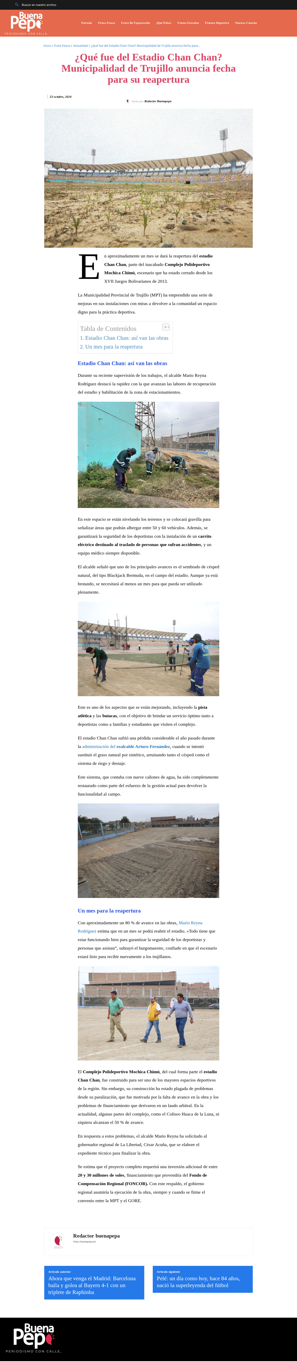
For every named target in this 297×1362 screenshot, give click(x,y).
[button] (34, 5)
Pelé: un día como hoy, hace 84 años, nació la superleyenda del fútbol (198, 1281)
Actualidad (80, 46)
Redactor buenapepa (158, 101)
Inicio (47, 46)
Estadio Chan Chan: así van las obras (127, 338)
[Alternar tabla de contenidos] (164, 327)
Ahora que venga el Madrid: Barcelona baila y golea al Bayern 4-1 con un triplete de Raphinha (92, 1285)
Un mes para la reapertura (114, 347)
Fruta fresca (62, 46)
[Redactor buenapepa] (128, 101)
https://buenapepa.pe (84, 1241)
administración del (126, 746)
